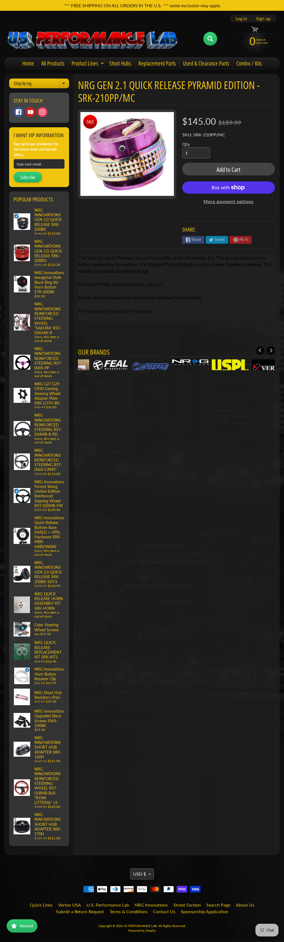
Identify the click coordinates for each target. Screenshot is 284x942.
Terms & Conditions (129, 911)
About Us (245, 904)
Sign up (263, 18)
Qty (186, 144)
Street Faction (187, 904)
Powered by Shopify (142, 930)
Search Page (218, 904)
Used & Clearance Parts (206, 63)
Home (28, 63)
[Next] (271, 350)
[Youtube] (31, 112)
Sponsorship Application (204, 911)
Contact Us (164, 911)
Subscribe (27, 177)
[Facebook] (19, 112)
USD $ (139, 873)
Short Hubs (120, 63)
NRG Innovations (151, 904)
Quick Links (41, 904)
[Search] (210, 39)
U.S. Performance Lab (108, 904)
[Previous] (260, 350)
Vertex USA (69, 904)
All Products (52, 63)
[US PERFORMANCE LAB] (92, 38)
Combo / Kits (249, 63)
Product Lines (88, 64)
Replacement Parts (157, 63)
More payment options (228, 201)
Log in (241, 18)
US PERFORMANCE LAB (140, 926)
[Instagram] (42, 112)
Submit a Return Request (80, 911)
